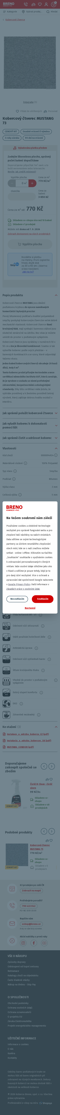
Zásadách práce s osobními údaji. (23, 589)
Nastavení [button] (30, 608)
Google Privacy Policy (19, 584)
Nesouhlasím (17, 599)
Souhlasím (42, 599)
